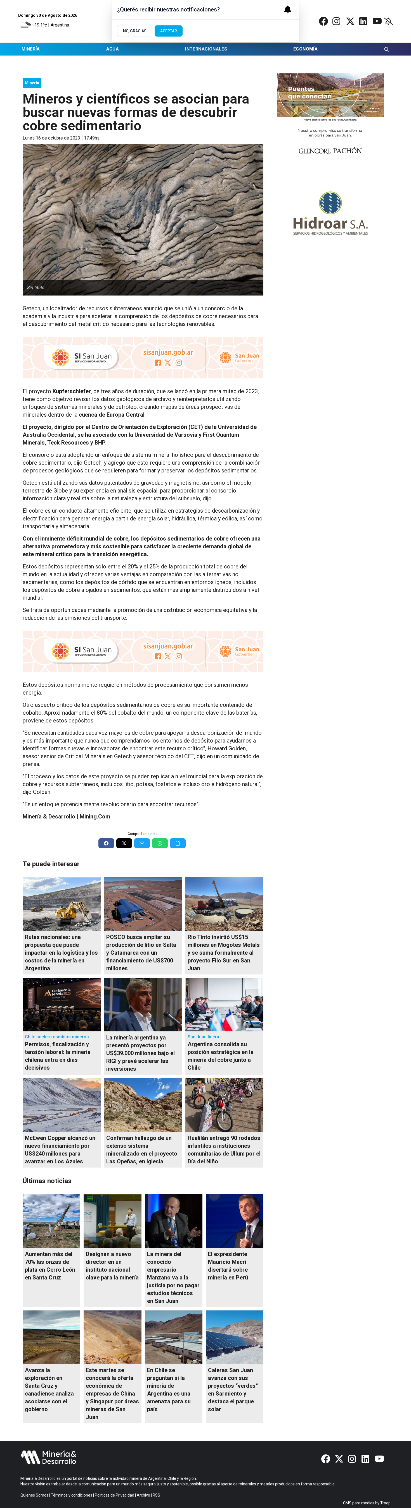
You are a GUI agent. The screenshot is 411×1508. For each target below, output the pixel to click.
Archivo (143, 1495)
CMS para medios (358, 1503)
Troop (385, 1503)
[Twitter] (350, 21)
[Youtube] (377, 21)
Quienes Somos (34, 1495)
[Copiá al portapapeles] (178, 843)
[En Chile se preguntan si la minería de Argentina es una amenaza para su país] (173, 1337)
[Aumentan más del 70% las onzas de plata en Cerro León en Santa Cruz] (51, 1221)
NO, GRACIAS (135, 31)
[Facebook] (323, 21)
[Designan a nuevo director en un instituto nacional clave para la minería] (112, 1221)
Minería (31, 49)
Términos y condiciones (71, 1495)
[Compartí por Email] (142, 843)
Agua (112, 49)
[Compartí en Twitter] (124, 843)
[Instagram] (336, 21)
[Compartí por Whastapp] (160, 843)
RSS (156, 1495)
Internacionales (206, 49)
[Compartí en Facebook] (106, 843)
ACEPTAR (168, 31)
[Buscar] (387, 49)
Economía (305, 49)
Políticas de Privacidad (114, 1495)
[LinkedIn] (363, 21)
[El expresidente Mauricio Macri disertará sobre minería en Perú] (234, 1221)
